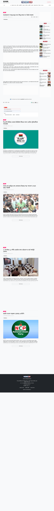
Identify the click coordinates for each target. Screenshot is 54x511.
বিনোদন (39, 5)
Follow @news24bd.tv (8, 109)
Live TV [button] (49, 2)
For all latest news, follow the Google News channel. (21, 99)
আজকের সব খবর (13, 5)
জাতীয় (17, 5)
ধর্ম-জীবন (26, 5)
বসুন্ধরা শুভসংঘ (36, 5)
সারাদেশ (32, 5)
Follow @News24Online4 (8, 111)
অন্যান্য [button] (42, 5)
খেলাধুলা (23, 5)
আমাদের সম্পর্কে (22, 387)
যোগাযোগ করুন (32, 387)
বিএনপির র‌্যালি (17, 114)
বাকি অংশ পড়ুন (20, 156)
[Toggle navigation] (4, 5)
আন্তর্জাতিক (20, 5)
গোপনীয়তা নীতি (27, 387)
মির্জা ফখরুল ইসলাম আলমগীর (8, 114)
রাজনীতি (29, 5)
